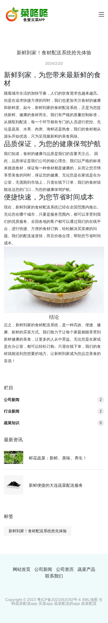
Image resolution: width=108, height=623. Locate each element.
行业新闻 (52, 411)
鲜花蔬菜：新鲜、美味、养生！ (58, 458)
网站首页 (21, 569)
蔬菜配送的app (67, 603)
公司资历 (65, 569)
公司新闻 (52, 399)
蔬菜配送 (89, 603)
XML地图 (90, 599)
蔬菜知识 (52, 423)
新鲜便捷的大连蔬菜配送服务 (56, 485)
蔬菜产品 (86, 569)
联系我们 (54, 576)
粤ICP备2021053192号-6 (59, 599)
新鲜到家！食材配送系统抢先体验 (38, 531)
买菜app (45, 603)
